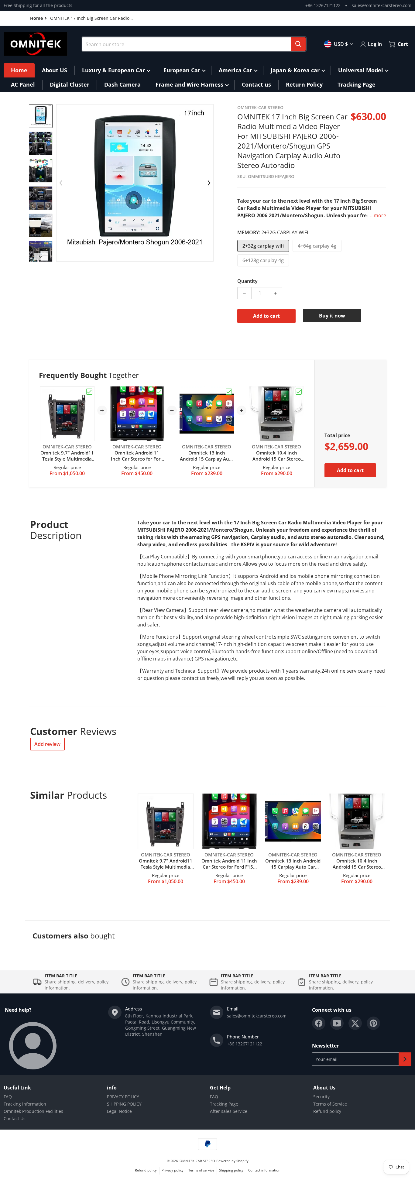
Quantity (247, 281)
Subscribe (405, 1059)
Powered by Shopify (232, 1160)
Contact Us (15, 1118)
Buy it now (332, 315)
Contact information (264, 1170)
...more (378, 215)
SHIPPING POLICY (124, 1104)
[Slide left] (61, 183)
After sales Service (228, 1111)
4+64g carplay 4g (317, 245)
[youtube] (337, 1023)
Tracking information (25, 1104)
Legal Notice (119, 1111)
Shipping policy (231, 1170)
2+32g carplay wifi (263, 245)
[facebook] (318, 1023)
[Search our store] (298, 44)
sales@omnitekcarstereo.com (381, 5)
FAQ (8, 1096)
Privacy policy (172, 1170)
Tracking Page (224, 1104)
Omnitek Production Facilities (33, 1111)
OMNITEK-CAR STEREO (197, 1160)
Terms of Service (330, 1104)
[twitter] (355, 1023)
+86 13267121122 (323, 5)
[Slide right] (41, 256)
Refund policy (327, 1111)
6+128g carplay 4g (263, 260)
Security (321, 1096)
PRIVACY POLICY (123, 1096)
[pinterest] (373, 1023)
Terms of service (201, 1170)
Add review (47, 744)
